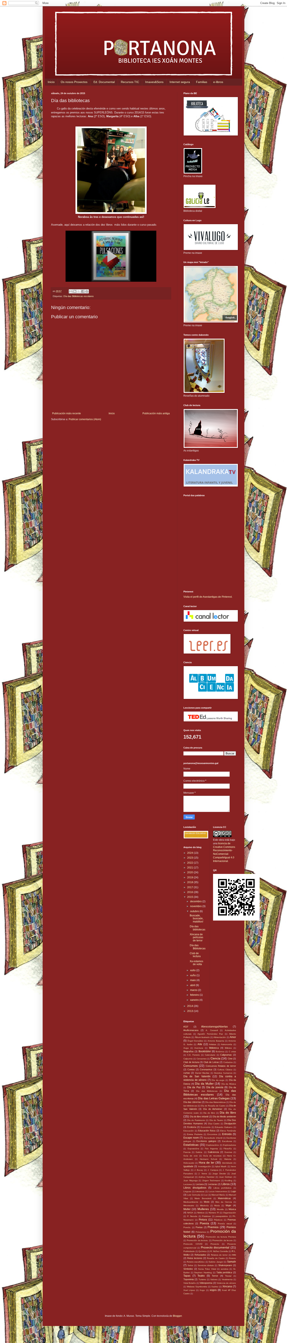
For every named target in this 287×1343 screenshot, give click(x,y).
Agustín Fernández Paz (210, 1034)
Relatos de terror (219, 1255)
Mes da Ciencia (223, 1202)
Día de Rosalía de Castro (213, 1106)
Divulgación (230, 1123)
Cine (230, 1058)
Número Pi (214, 1212)
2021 (190, 867)
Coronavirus (206, 1069)
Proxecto (215, 1244)
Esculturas (227, 1141)
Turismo (202, 1279)
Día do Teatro (216, 1120)
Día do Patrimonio (196, 1120)
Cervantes (202, 1059)
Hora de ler (206, 1162)
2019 (190, 877)
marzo (194, 990)
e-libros (218, 82)
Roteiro (232, 1258)
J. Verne (202, 1173)
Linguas (187, 1191)
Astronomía (226, 1044)
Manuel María (218, 1195)
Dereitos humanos (223, 1073)
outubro (195, 911)
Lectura (200, 1184)
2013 (190, 1011)
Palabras (206, 1216)
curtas (186, 1073)
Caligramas (226, 1055)
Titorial (228, 1276)
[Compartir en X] (79, 291)
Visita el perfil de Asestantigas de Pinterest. (207, 596)
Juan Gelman (226, 1177)
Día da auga (218, 1080)
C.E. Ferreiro (193, 1055)
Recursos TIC (130, 82)
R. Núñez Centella (219, 1251)
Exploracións (212, 1145)
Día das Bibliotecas (197, 947)
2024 (190, 852)
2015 (190, 897)
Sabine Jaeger (216, 1262)
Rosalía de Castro (216, 1258)
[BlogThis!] (75, 291)
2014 (190, 1006)
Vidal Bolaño (189, 1283)
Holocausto (188, 1163)
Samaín (231, 1261)
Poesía (204, 1223)
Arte (199, 1044)
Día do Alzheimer (212, 1109)
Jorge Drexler (219, 1173)
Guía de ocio (190, 1156)
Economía (206, 1127)
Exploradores (229, 1145)
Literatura (199, 1191)
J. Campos (213, 1170)
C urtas (232, 1051)
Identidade (227, 1163)
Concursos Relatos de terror (221, 1066)
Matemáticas (224, 1198)
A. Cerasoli (212, 1030)
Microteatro (188, 1205)
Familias (201, 82)
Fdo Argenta (211, 1148)
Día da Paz (194, 1087)
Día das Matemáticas (215, 1102)
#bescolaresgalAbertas (214, 1026)
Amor (233, 1037)
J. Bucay (198, 1170)
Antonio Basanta (216, 1041)
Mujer (228, 1205)
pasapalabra (222, 1216)
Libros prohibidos (222, 1188)
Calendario (210, 1055)
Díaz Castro (214, 1123)
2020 (190, 872)
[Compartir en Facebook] (83, 291)
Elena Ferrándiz (228, 1131)
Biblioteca (214, 1048)
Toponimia (188, 1279)
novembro (196, 906)
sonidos (224, 1269)
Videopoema (206, 1283)
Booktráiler (205, 1051)
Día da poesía (214, 1087)
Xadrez (214, 1286)
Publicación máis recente (66, 413)
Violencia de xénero (226, 1283)
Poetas (199, 1227)
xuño (193, 975)
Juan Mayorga (190, 1180)
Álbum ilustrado (202, 1037)
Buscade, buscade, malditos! (196, 918)
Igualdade (188, 1166)
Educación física (206, 1130)
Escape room (191, 1137)
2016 (190, 892)
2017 (190, 887)
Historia (227, 1159)
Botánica (220, 1051)
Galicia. (199, 1152)
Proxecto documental (215, 1247)
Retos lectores (194, 1258)
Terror (215, 1276)
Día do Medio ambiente (224, 1116)
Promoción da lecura (222, 1240)
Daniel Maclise (202, 1073)
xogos (213, 1290)
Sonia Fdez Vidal (207, 1269)
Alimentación (219, 1037)
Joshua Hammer (206, 1177)
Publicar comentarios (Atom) (85, 419)
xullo (193, 970)
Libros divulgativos (194, 1187)
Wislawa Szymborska (197, 1286)
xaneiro (194, 999)
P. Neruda (192, 1216)
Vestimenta (227, 1279)
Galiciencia (213, 1152)
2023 (190, 857)
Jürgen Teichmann (211, 1180)
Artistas (212, 1044)
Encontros (212, 1134)
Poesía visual (225, 1223)
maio (193, 980)
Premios (213, 1227)
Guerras (228, 1152)
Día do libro (228, 1112)
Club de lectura (195, 955)
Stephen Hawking (203, 1272)
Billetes (228, 1048)
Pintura (203, 1219)
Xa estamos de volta (196, 963)
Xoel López (189, 1290)
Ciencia (215, 1058)
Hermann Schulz (208, 1159)
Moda (217, 1205)
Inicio (51, 82)
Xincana (227, 1286)
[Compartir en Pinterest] (87, 291)
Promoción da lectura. (197, 1240)
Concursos (190, 1065)
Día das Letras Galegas (214, 1098)
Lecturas (212, 1184)
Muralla (220, 1209)
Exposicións (193, 1148)
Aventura (198, 1048)
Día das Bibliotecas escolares (78, 296)
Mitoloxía (204, 1205)
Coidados (228, 1062)
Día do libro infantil (199, 1116)
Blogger (177, 1315)
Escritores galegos (206, 1141)
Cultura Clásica (224, 1069)
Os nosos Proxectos (74, 82)
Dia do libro (209, 1113)
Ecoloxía (191, 1127)
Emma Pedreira (194, 1134)
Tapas (186, 1275)
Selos (190, 1265)
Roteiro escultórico (196, 1262)
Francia (187, 1152)
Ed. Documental (104, 82)
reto (234, 1255)
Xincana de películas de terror (196, 937)
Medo (206, 1202)
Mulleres (203, 1209)
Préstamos (201, 1232)
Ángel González (195, 1041)
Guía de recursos (212, 1156)
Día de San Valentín (197, 1076)
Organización (229, 1212)
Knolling (228, 1180)
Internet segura (180, 82)
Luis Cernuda (193, 1195)
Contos (191, 1069)
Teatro (201, 1275)
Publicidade (189, 1251)
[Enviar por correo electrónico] (71, 291)
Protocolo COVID (192, 1244)
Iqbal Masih (220, 1166)
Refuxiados (200, 1255)
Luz (206, 1195)
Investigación (204, 1166)
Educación (188, 1131)
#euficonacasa (190, 1030)
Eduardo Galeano (224, 1127)
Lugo (233, 1191)
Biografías (188, 1051)
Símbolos (188, 1269)
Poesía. (187, 1227)
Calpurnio (188, 1059)
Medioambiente (190, 1202)
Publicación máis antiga (156, 413)
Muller (187, 1209)
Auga (186, 1048)
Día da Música (228, 1084)
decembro (196, 901)
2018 (190, 882)
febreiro (195, 994)
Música (232, 1209)
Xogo (202, 1290)
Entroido (227, 1134)
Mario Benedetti (203, 1198)
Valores (213, 1279)
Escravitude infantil (213, 1138)
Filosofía (228, 1148)
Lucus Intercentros (218, 1191)
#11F (185, 1026)
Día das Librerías (192, 1102)
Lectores (187, 1184)
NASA (190, 1212)
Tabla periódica (224, 1272)
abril (193, 985)
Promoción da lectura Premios (221, 1237)
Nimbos (200, 1212)
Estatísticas (191, 1144)
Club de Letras (211, 1062)
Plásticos (218, 1220)
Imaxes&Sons (154, 82)
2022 (190, 862)
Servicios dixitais (206, 1265)
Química (203, 1251)
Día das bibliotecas (197, 928)
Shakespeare (225, 1265)
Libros (225, 1184)
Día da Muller (204, 1083)
